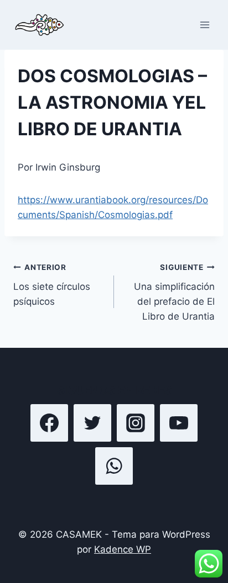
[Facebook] (49, 423)
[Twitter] (92, 423)
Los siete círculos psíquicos (51, 285)
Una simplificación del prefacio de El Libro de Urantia (174, 292)
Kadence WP (122, 549)
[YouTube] (179, 423)
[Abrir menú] (204, 24)
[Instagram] (135, 423)
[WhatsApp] (114, 466)
